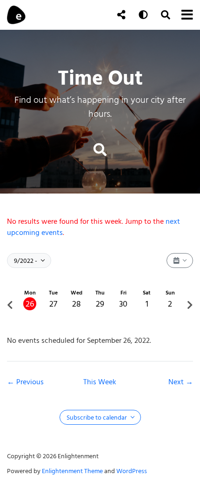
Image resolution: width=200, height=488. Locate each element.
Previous (30, 381)
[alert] (100, 227)
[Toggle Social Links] (121, 14)
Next (177, 381)
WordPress (131, 471)
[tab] (29, 305)
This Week (99, 381)
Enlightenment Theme (72, 471)
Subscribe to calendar (97, 417)
